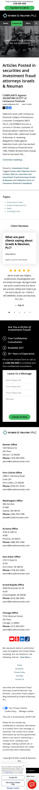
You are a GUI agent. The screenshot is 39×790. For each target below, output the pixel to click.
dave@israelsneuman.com (15, 517)
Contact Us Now (19, 417)
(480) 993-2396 (17, 542)
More (28, 23)
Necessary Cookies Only (13, 783)
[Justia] (27, 639)
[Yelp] (17, 639)
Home (5, 23)
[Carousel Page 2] (14, 312)
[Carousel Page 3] (19, 312)
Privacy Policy (19, 672)
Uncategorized (13, 211)
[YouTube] (11, 639)
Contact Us (17, 23)
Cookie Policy (10, 711)
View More (10, 254)
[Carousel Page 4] (24, 312)
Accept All (13, 777)
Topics (6, 196)
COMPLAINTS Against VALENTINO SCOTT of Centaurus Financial (15, 98)
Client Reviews (19, 226)
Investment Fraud (20, 168)
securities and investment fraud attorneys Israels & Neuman (19, 177)
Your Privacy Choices (18, 708)
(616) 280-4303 (17, 598)
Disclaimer (19, 669)
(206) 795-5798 (17, 514)
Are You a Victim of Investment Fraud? (19, 328)
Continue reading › (13, 159)
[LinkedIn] (22, 639)
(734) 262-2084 (17, 570)
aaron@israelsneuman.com (16, 461)
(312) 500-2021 (17, 626)
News (9, 208)
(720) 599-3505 (17, 458)
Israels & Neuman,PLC (16, 205)
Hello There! (31, 776)
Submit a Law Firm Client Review (16, 260)
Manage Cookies (26, 711)
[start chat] (32, 784)
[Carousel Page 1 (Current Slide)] (9, 312)
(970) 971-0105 (17, 486)
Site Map (19, 676)
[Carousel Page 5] (30, 312)
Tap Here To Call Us (19, 8)
